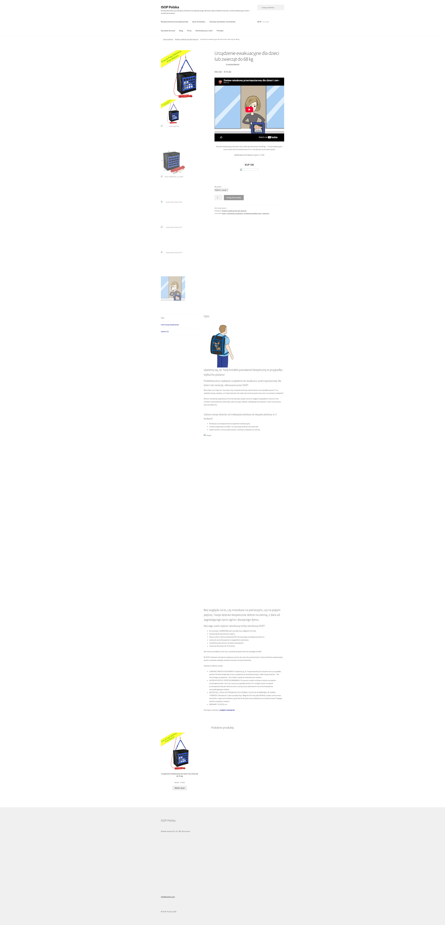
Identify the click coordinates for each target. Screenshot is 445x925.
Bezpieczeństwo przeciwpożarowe (174, 22)
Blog (181, 30)
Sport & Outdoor (198, 22)
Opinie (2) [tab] (165, 331)
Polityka (220, 30)
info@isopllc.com (168, 897)
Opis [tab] (162, 318)
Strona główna (168, 39)
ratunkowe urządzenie (235, 213)
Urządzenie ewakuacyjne (252, 213)
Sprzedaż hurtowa (168, 30)
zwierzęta (265, 213)
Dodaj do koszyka (234, 197)
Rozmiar (218, 186)
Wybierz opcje (180, 788)
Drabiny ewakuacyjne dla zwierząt (186, 39)
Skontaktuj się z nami (204, 30)
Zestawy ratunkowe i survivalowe (222, 22)
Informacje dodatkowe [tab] (170, 324)
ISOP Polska (170, 7)
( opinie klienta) (232, 64)
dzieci (224, 213)
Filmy (189, 30)
